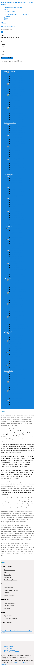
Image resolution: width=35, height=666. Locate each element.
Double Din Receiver (17, 299)
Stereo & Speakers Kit (18, 80)
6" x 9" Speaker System (18, 284)
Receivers (12, 84)
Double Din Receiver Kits (19, 289)
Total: (2, 51)
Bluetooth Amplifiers (17, 106)
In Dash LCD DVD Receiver (19, 300)
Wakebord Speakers (17, 152)
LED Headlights (16, 173)
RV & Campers (8, 175)
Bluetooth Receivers (17, 88)
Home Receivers (16, 343)
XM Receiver (15, 93)
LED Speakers (15, 99)
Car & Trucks (8, 278)
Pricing (6, 18)
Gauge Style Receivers (18, 91)
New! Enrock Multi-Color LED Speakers (16, 14)
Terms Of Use (18, 662)
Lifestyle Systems (14, 73)
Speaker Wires (15, 321)
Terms (6, 20)
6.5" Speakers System (17, 282)
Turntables (14, 347)
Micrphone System (17, 350)
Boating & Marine (9, 71)
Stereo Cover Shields (17, 112)
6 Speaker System (16, 182)
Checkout (10, 57)
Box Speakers (15, 101)
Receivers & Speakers (15, 341)
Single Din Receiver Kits (18, 291)
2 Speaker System (16, 128)
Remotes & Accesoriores (18, 171)
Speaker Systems (16, 349)
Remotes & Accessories (18, 121)
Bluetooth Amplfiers (17, 158)
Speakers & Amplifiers (16, 95)
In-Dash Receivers (16, 86)
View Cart (3, 57)
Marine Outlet (8, 371)
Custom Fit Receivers (17, 90)
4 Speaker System (16, 130)
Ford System (15, 288)
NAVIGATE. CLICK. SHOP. (8, 26)
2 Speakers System (17, 178)
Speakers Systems (16, 97)
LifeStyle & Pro (8, 332)
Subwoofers (15, 102)
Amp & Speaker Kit (17, 82)
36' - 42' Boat (15, 75)
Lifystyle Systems (16, 375)
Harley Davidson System (18, 127)
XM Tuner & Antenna (17, 119)
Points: (3, 54)
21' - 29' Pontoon (16, 77)
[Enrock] (3, 23)
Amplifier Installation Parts (19, 117)
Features (7, 16)
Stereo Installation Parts (18, 114)
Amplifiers (14, 104)
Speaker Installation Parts (19, 115)
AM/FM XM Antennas (17, 162)
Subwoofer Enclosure (18, 312)
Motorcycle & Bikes (10, 123)
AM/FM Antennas (16, 110)
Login (6, 9)
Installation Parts (14, 108)
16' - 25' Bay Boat (16, 78)
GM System (14, 286)
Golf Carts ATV (8, 226)
